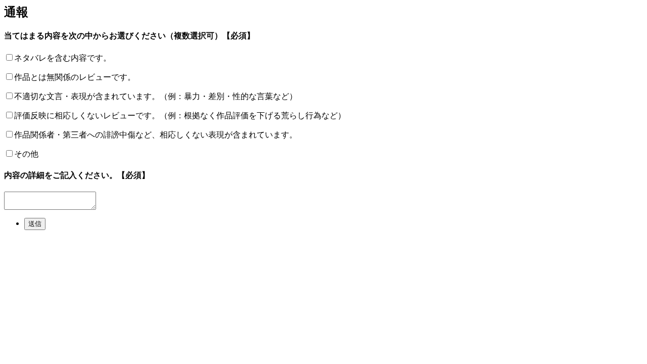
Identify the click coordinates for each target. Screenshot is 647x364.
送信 (34, 224)
